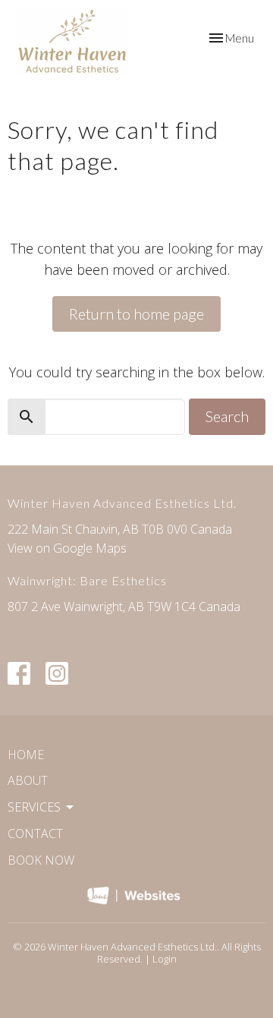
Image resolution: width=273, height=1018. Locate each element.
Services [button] (34, 807)
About (28, 780)
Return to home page (136, 313)
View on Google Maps (67, 548)
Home (26, 754)
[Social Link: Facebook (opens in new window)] (19, 673)
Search (227, 416)
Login (164, 959)
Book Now (41, 860)
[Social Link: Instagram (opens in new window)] (57, 673)
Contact (35, 833)
